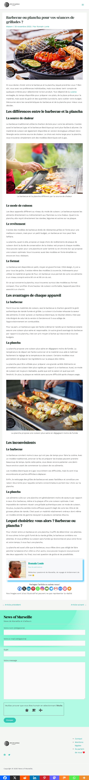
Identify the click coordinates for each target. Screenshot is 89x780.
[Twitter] (9, 755)
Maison (9, 26)
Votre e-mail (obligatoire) (15, 639)
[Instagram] (42, 589)
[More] (69, 589)
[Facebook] (20, 589)
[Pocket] (65, 589)
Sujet (6, 650)
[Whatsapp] (38, 589)
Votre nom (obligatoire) (14, 628)
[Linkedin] (29, 589)
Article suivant (78, 605)
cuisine (73, 92)
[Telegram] (51, 589)
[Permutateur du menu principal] (82, 4)
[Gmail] (56, 589)
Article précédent (12, 605)
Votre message (10, 660)
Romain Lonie (36, 563)
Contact (78, 739)
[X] (24, 589)
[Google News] (60, 589)
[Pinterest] (33, 589)
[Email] (47, 589)
